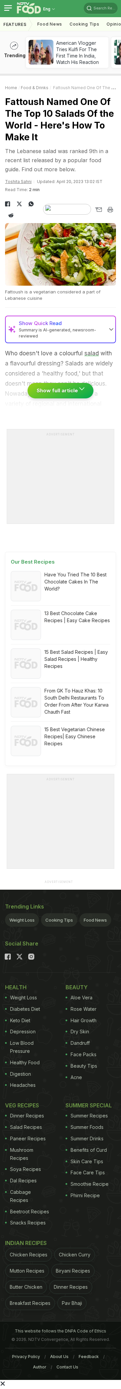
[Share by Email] (98, 209)
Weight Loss (22, 920)
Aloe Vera (81, 997)
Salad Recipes (26, 1127)
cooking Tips (84, 24)
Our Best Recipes (33, 562)
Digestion (20, 1074)
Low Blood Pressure (22, 1047)
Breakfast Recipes (30, 1303)
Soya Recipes (25, 1169)
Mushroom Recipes (21, 1154)
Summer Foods (87, 1127)
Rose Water (83, 1009)
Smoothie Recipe (90, 1184)
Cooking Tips (59, 920)
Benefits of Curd (89, 1150)
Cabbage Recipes (20, 1196)
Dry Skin (80, 1031)
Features (15, 24)
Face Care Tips (88, 1172)
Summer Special (89, 1105)
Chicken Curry (74, 1254)
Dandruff (80, 1043)
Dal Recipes (23, 1180)
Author (39, 1366)
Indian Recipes (26, 1243)
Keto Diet (20, 1020)
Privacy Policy (26, 1356)
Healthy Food (25, 1062)
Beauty (77, 987)
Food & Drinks (34, 87)
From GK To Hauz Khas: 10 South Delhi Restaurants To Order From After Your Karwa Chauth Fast (76, 701)
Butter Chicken (26, 1287)
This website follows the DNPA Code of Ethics (60, 1330)
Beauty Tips (84, 1066)
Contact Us (67, 1366)
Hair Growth (83, 1020)
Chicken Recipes (28, 1254)
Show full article (58, 390)
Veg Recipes (22, 1105)
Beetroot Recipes (29, 1211)
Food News (49, 24)
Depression (23, 1031)
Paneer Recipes (28, 1138)
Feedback (89, 1356)
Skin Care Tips (87, 1161)
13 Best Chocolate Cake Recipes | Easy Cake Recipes (77, 616)
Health (16, 987)
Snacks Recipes (28, 1222)
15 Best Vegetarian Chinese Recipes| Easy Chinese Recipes (74, 736)
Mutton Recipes (27, 1271)
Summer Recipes (89, 1115)
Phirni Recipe (85, 1195)
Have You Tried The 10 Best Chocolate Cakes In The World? (75, 582)
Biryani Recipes (73, 1271)
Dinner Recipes (27, 1115)
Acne (76, 1077)
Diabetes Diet (25, 1009)
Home (11, 87)
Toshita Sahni (18, 181)
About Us (59, 1356)
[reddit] (11, 215)
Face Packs (83, 1054)
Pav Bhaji (72, 1303)
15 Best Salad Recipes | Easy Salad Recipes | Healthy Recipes (76, 659)
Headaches (23, 1085)
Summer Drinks (87, 1138)
